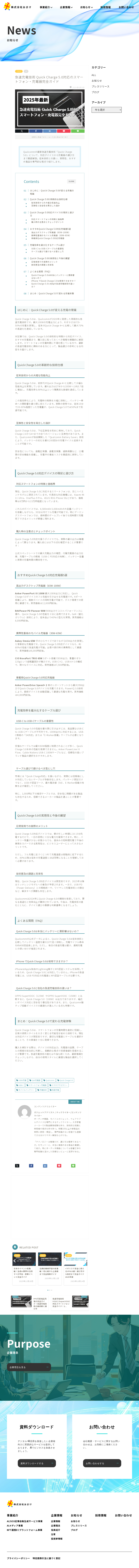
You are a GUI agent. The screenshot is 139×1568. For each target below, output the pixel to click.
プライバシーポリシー (18, 1558)
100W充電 (22, 1080)
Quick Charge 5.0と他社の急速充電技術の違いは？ (53, 285)
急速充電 (55, 1090)
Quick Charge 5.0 (66, 1080)
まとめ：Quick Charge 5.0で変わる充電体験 (52, 293)
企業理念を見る (18, 1367)
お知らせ (85, 7)
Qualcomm (49, 1080)
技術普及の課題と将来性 (42, 264)
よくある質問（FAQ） (41, 271)
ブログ (18, 71)
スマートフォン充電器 (37, 1085)
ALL (94, 75)
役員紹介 (55, 1530)
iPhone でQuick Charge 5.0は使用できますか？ (53, 280)
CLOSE (71, 181)
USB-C (20, 1085)
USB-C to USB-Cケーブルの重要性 (47, 248)
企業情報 (65, 7)
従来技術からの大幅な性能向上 (45, 202)
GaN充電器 (35, 1080)
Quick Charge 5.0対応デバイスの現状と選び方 (52, 214)
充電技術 (43, 1090)
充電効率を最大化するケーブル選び (47, 244)
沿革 (53, 1534)
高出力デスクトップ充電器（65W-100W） (50, 232)
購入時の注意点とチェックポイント (47, 222)
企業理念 (55, 1525)
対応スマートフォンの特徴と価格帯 (47, 219)
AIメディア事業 (15, 1525)
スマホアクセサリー (59, 1085)
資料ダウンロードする (32, 1463)
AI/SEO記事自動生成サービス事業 (25, 1521)
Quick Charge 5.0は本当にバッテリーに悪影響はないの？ (53, 276)
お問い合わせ (126, 7)
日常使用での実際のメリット (44, 261)
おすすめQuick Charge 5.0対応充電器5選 (50, 228)
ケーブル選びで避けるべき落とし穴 (47, 251)
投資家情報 (57, 1538)
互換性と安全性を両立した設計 (45, 205)
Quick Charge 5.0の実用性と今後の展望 (50, 258)
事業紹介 (45, 7)
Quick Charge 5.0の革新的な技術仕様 (48, 199)
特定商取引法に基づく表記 (46, 1558)
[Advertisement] (49, 1207)
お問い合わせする (95, 1463)
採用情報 (105, 7)
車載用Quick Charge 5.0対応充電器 (47, 238)
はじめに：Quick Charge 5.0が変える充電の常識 (52, 192)
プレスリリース (101, 86)
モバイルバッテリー (26, 1090)
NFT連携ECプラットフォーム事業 (24, 1530)
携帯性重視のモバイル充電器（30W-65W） (51, 235)
